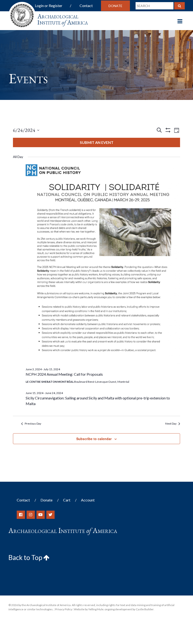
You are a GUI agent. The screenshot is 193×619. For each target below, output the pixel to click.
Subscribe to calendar (94, 438)
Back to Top (25, 557)
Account (88, 500)
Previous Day (33, 423)
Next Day (171, 423)
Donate (115, 6)
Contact (86, 5)
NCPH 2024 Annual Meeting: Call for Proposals (64, 374)
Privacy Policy (63, 609)
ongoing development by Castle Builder (129, 609)
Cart (66, 500)
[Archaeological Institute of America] (22, 14)
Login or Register (48, 5)
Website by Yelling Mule (89, 609)
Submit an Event (96, 142)
